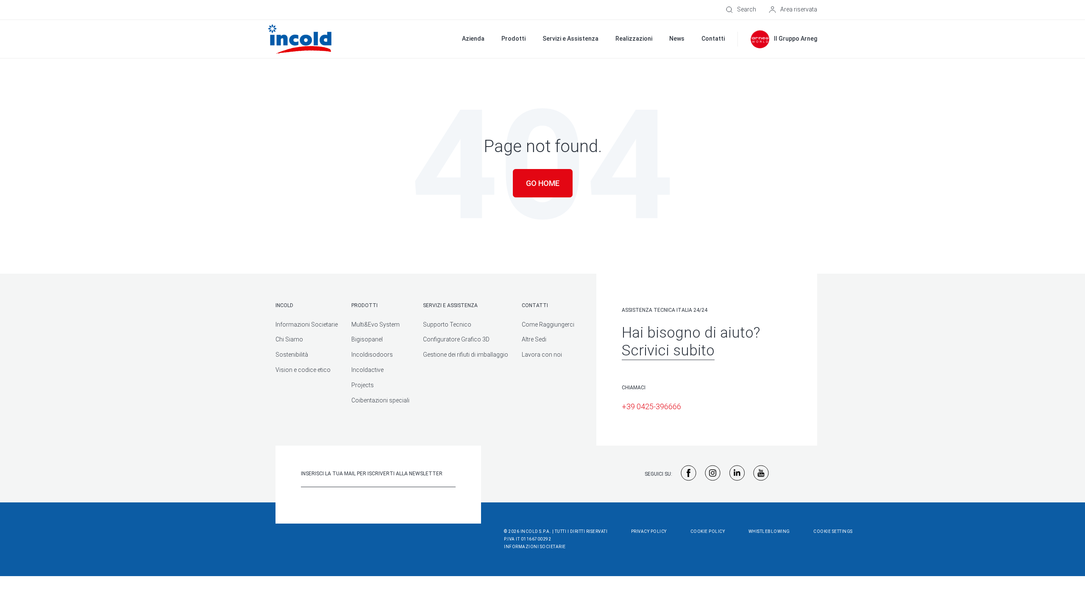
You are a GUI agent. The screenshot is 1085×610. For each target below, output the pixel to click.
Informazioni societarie (535, 546)
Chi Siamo (289, 339)
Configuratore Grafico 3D (456, 339)
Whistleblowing (769, 531)
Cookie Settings (833, 531)
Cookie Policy (707, 531)
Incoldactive (367, 369)
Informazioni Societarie (306, 324)
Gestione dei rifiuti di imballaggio (465, 354)
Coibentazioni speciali (380, 400)
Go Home (542, 183)
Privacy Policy (649, 531)
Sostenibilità (291, 354)
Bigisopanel (367, 339)
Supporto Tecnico (447, 324)
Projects (362, 385)
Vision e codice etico (303, 369)
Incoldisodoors (372, 354)
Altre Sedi (534, 339)
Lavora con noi (542, 354)
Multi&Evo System (375, 324)
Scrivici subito (668, 350)
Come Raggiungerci (548, 324)
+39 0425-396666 (651, 406)
